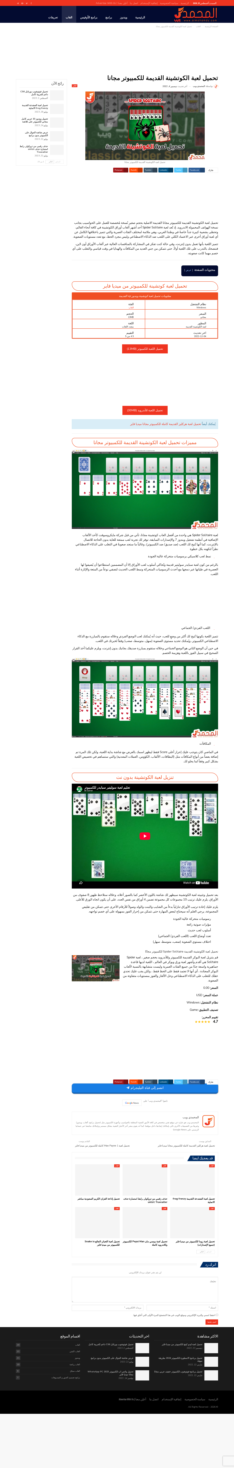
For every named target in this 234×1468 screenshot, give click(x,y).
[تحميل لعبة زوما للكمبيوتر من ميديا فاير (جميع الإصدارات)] (192, 1222)
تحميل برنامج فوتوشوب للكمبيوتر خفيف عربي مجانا (178, 1371)
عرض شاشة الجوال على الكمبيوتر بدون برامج (36, 134)
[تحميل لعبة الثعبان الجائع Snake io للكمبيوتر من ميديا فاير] (97, 1222)
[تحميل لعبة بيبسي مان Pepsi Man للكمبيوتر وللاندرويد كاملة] (145, 1222)
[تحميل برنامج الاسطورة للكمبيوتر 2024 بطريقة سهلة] (211, 1362)
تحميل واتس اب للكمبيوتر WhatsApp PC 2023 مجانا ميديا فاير (110, 1373)
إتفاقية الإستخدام (149, 3)
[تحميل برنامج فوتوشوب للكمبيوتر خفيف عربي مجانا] (211, 1375)
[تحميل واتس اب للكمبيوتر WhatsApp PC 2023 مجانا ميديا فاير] (142, 1375)
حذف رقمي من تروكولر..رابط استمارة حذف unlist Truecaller (34, 149)
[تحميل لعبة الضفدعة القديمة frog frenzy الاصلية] (192, 1180)
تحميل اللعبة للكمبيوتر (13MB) (145, 349)
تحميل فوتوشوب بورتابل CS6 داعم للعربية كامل (34, 93)
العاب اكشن (75, 1351)
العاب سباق (75, 1371)
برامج (108, 17)
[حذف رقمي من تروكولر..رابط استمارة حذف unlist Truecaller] (145, 1180)
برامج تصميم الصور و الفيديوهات (65, 1377)
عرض (188, 270)
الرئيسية (185, 3)
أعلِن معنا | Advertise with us (112, 3)
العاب (69, 17)
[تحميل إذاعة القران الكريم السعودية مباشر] (97, 1180)
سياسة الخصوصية (169, 3)
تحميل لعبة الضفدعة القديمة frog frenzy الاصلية (35, 107)
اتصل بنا (134, 3)
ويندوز (123, 17)
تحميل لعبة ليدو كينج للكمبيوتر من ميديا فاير (182, 1344)
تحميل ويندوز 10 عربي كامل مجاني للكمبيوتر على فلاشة (34, 120)
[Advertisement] (117, 52)
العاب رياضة (75, 1364)
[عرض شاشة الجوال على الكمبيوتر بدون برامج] (57, 136)
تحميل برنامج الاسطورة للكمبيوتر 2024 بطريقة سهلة (180, 1359)
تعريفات (53, 17)
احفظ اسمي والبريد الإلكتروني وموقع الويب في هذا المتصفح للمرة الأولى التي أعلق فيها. (174, 1315)
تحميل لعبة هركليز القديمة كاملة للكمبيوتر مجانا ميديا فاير (165, 424)
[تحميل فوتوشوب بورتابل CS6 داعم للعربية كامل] (57, 95)
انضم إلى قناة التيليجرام (147, 1088)
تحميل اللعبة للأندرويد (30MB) (145, 410)
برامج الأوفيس (88, 17)
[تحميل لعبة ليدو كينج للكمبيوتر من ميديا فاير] (211, 1348)
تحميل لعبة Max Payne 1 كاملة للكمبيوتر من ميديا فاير (102, 1145)
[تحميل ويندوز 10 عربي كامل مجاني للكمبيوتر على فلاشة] (57, 122)
